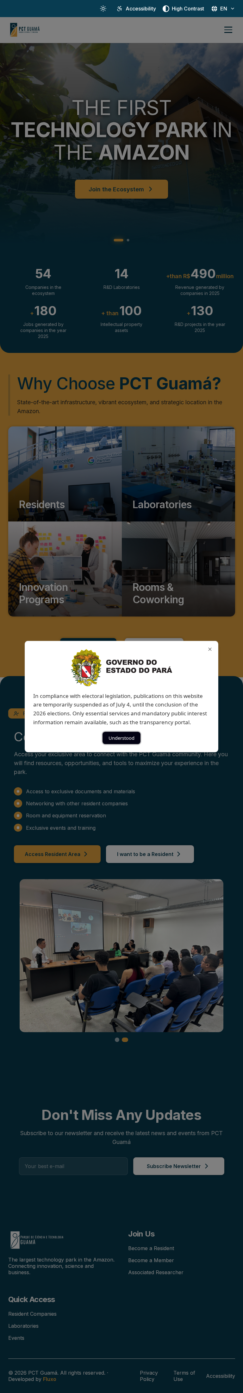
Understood (121, 738)
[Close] (210, 649)
